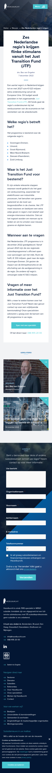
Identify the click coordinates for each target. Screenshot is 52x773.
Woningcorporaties (15, 724)
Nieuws (15, 28)
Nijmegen (7, 630)
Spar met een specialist (26, 325)
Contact (10, 699)
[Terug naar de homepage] (11, 9)
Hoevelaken (24, 627)
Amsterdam (27, 624)
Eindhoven (34, 627)
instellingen (24, 752)
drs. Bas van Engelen (26, 72)
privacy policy (26, 757)
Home (6, 28)
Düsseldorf (13, 627)
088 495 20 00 (34, 333)
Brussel (36, 624)
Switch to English (13, 665)
